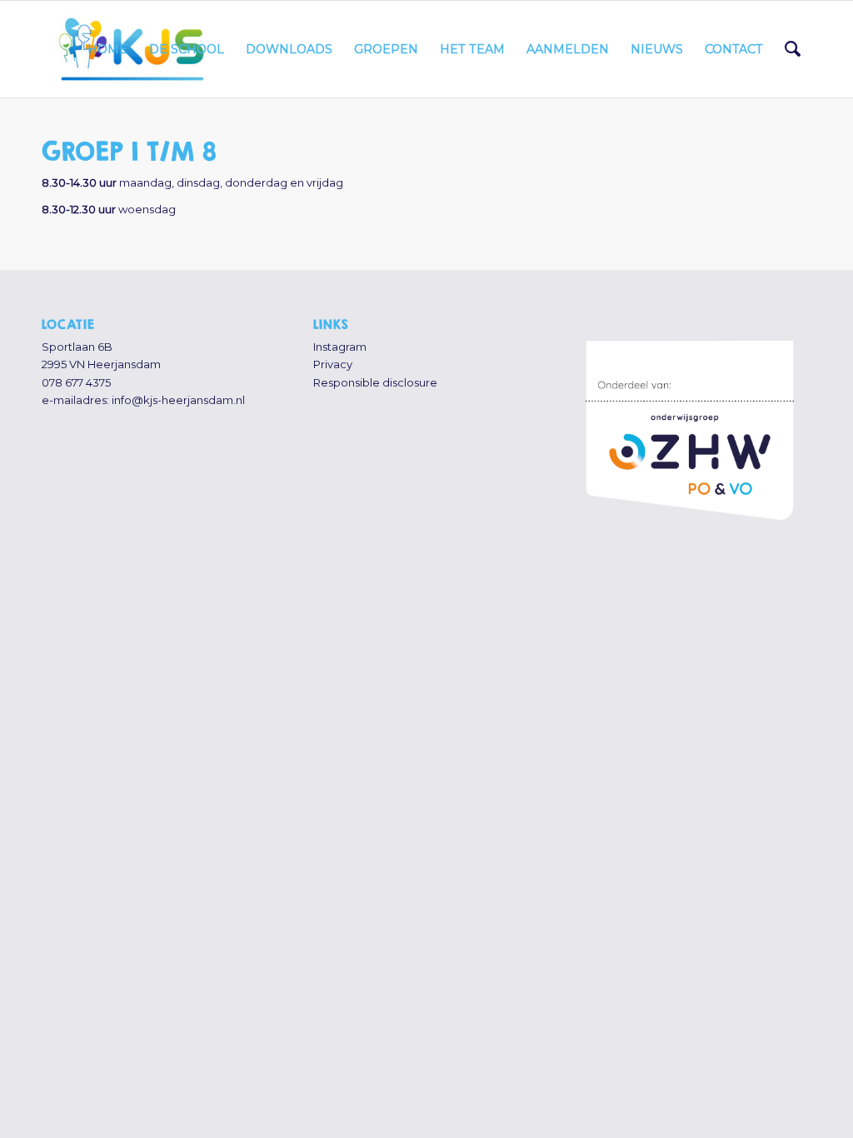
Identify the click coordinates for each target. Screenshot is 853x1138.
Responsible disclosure (375, 382)
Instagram (340, 346)
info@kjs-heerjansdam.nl (178, 400)
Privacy (332, 364)
